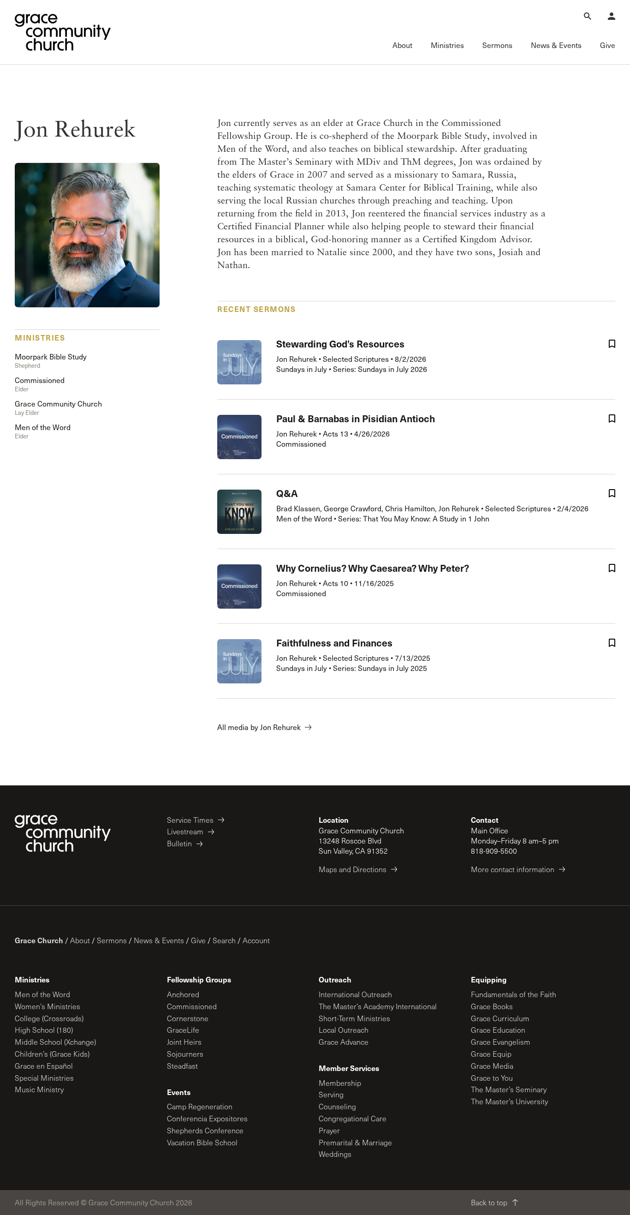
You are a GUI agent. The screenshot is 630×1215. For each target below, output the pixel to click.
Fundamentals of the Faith (513, 994)
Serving (331, 1094)
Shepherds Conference (205, 1130)
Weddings (335, 1154)
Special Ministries (44, 1078)
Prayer (329, 1130)
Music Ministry (39, 1089)
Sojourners (185, 1054)
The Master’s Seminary (509, 1089)
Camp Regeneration (199, 1106)
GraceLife (183, 1030)
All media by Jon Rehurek (259, 727)
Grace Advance (343, 1042)
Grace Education (498, 1030)
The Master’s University (509, 1101)
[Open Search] (587, 16)
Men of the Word (42, 994)
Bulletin (179, 843)
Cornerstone (187, 1018)
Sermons (112, 940)
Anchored (183, 994)
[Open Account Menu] (611, 16)
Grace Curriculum (500, 1018)
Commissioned (192, 1006)
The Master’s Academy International (378, 1006)
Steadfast (182, 1066)
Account (256, 940)
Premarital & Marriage (355, 1142)
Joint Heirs (184, 1042)
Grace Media (492, 1066)
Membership (340, 1083)
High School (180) (44, 1030)
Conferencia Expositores (207, 1118)
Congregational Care (352, 1118)
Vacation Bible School (202, 1142)
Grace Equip (491, 1054)
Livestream (185, 831)
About (80, 940)
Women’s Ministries (47, 1006)
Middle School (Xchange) (55, 1042)
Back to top (489, 1202)
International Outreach (355, 994)
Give (198, 940)
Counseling (337, 1106)
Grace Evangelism (500, 1042)
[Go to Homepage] (63, 32)
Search (224, 940)
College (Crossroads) (49, 1018)
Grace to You (492, 1078)
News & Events (159, 940)
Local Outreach (343, 1030)
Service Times (190, 820)
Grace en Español (44, 1066)
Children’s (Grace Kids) (52, 1054)
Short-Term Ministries (354, 1018)
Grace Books (492, 1006)
